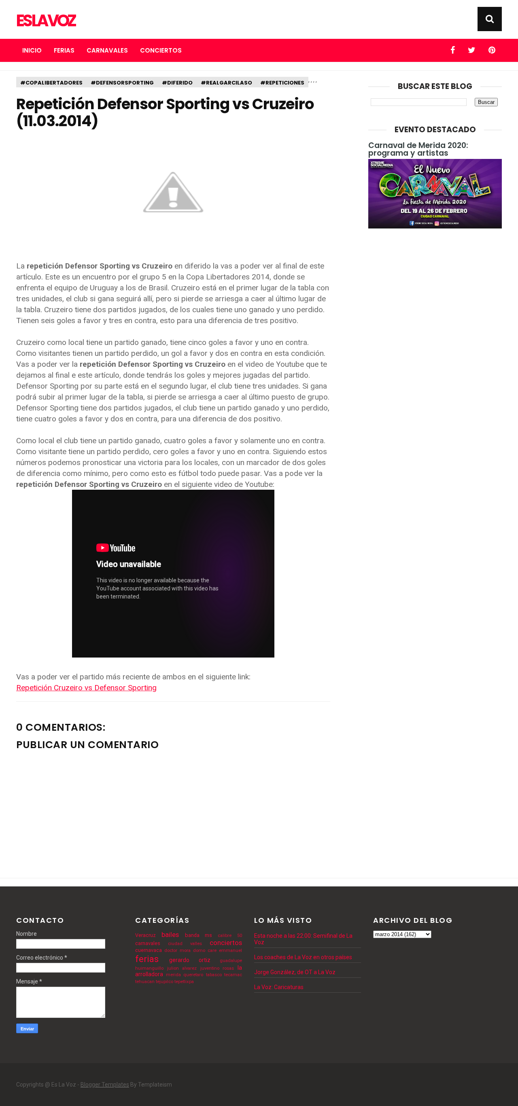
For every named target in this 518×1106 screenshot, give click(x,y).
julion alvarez (182, 968)
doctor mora (177, 950)
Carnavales (107, 50)
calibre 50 (230, 935)
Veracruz (145, 935)
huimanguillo (149, 968)
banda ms (198, 935)
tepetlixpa (184, 981)
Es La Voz (45, 20)
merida (173, 974)
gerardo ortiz (189, 960)
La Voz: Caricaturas (279, 987)
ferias (147, 959)
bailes (170, 934)
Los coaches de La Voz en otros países (303, 957)
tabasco (214, 974)
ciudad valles (185, 943)
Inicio (32, 50)
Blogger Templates (105, 1084)
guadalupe (231, 960)
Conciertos (161, 50)
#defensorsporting (122, 83)
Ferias (64, 50)
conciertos (226, 943)
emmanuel (230, 950)
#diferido (177, 83)
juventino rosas (217, 968)
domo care (205, 950)
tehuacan (145, 981)
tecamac (233, 974)
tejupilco (164, 981)
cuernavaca (148, 950)
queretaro (193, 974)
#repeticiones (282, 83)
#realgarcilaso (226, 83)
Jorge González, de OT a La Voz (294, 972)
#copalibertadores (51, 83)
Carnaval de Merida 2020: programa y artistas (418, 149)
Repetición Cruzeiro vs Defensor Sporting (86, 687)
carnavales (147, 943)
